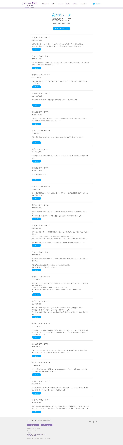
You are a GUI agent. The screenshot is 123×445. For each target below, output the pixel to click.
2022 (68, 23)
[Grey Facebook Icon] (93, 421)
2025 (54, 23)
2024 (59, 23)
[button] (46, 4)
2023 (63, 23)
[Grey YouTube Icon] (90, 421)
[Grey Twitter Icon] (96, 421)
